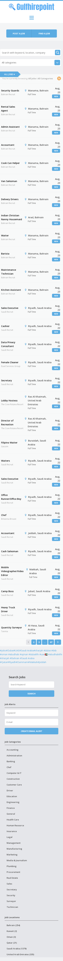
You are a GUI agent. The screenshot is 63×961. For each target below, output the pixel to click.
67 (51, 642)
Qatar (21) (12, 942)
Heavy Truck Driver (8, 609)
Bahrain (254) (13, 925)
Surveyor (11, 901)
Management (14, 842)
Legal (9, 837)
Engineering (13, 802)
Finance (11, 807)
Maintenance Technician (8, 271)
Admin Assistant (10, 126)
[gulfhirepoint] (31, 6)
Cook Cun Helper (10, 163)
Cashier (5, 326)
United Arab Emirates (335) (20, 954)
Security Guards (10, 90)
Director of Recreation (7, 422)
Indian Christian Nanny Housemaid (11, 217)
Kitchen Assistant (11, 289)
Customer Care (14, 784)
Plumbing (11, 866)
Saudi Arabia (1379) (16, 948)
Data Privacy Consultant (8, 344)
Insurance (12, 831)
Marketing (12, 854)
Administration (14, 755)
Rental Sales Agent (8, 108)
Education (12, 796)
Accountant (7, 144)
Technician (12, 907)
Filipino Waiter (9, 442)
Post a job (19, 33)
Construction (13, 778)
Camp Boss (7, 591)
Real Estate (12, 877)
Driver (10, 790)
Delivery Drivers (9, 199)
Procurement (13, 872)
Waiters (5, 460)
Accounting (12, 749)
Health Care (13, 819)
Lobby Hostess (9, 400)
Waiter (5, 235)
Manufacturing (14, 848)
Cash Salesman (9, 551)
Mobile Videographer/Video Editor (12, 571)
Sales (9, 883)
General (11, 813)
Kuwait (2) (12, 931)
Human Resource (15, 825)
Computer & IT (14, 773)
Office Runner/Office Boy (11, 496)
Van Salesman (9, 181)
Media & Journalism (17, 860)
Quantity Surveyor (11, 627)
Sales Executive (9, 307)
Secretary (6, 380)
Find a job (44, 33)
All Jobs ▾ (9, 74)
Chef (3, 515)
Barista (5, 253)
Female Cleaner (9, 362)
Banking (11, 761)
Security (11, 895)
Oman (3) (11, 936)
